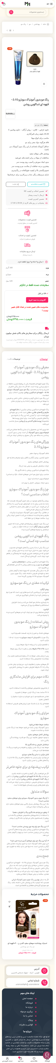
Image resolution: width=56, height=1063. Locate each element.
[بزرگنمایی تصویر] (44, 84)
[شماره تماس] (44, 983)
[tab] (44, 359)
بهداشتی (37, 24)
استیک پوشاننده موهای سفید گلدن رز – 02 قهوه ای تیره (27, 944)
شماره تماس (33, 980)
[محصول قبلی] (13, 30)
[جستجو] (11, 12)
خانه (44, 24)
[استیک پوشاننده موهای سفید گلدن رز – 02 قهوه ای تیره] (27, 919)
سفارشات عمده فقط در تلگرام (34, 285)
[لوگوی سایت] (27, 3)
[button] (9, 906)
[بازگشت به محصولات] (10, 30)
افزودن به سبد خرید (37, 300)
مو (30, 24)
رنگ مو (23, 24)
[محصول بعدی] (7, 30)
